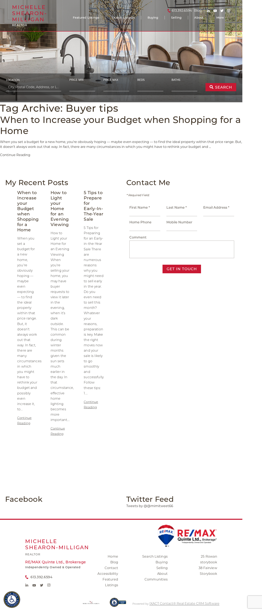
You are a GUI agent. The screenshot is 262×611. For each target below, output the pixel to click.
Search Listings (123, 17)
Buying (153, 17)
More (220, 17)
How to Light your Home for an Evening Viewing (60, 208)
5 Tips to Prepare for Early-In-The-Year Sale (93, 206)
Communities (156, 579)
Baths (176, 79)
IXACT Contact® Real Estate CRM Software (184, 603)
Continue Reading (15, 155)
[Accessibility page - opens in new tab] (118, 604)
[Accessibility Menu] (11, 600)
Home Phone (140, 222)
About (198, 17)
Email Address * (216, 207)
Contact (111, 568)
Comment (138, 237)
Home (113, 556)
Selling (176, 17)
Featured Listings (86, 17)
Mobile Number (179, 222)
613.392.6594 (182, 10)
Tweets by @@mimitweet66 (149, 506)
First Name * (139, 207)
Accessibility (107, 574)
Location (12, 80)
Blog (114, 562)
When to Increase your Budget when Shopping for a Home (27, 211)
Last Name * (176, 207)
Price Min (76, 79)
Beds (141, 79)
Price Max (110, 79)
